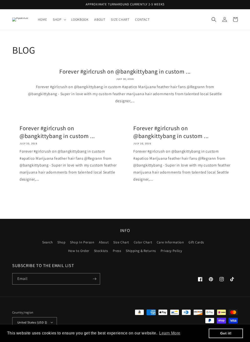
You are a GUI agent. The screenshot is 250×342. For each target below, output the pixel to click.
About (104, 242)
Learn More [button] (169, 333)
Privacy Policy (171, 251)
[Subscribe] (94, 279)
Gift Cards (196, 242)
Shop (61, 242)
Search (47, 242)
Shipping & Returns (141, 251)
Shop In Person (82, 242)
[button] (59, 19)
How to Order (78, 251)
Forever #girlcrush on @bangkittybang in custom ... (125, 71)
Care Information (170, 242)
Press (117, 251)
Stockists (101, 251)
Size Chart (121, 242)
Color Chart (143, 242)
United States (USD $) (32, 322)
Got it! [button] (226, 333)
